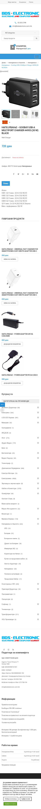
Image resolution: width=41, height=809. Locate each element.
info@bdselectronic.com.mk (11, 687)
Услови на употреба (9, 722)
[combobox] (20, 38)
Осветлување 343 (8, 584)
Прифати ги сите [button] (10, 804)
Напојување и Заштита (16, 62)
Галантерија (6, 463)
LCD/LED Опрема (8, 418)
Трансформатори (8, 614)
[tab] (6, 183)
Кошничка (22, 2)
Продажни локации (9, 765)
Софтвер (5, 604)
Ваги (3, 448)
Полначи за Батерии (11, 574)
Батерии (7, 533)
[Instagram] (8, 649)
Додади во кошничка (12, 344)
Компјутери (6, 494)
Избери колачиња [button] (11, 799)
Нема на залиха (10, 259)
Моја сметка (12, 2)
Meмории (5, 423)
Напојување (32, 62)
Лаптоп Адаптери (10, 564)
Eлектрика (5, 413)
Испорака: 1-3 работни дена (12, 736)
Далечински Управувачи (11, 468)
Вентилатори (6, 453)
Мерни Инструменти (9, 509)
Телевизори (6, 609)
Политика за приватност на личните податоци (18, 715)
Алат (3, 438)
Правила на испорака (9, 705)
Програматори (7, 594)
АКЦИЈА (5, 433)
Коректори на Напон (12, 554)
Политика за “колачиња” (10, 712)
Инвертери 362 (9, 549)
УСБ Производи (8, 619)
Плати (31, 2)
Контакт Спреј (7, 499)
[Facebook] (4, 649)
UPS (5, 528)
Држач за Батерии (11, 544)
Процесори (6, 599)
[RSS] (13, 649)
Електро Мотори (8, 473)
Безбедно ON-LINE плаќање (12, 708)
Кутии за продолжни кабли (14, 559)
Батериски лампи (10, 538)
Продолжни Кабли (11, 579)
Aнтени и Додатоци (9, 408)
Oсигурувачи (6, 428)
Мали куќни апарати (9, 504)
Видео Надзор (7, 458)
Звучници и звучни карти (11, 483)
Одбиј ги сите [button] (25, 799)
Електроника (6, 478)
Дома (4, 62)
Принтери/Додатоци (9, 589)
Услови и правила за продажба (13, 719)
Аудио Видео (7, 443)
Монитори (5, 514)
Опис (5, 183)
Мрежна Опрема (8, 519)
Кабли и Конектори (9, 488)
